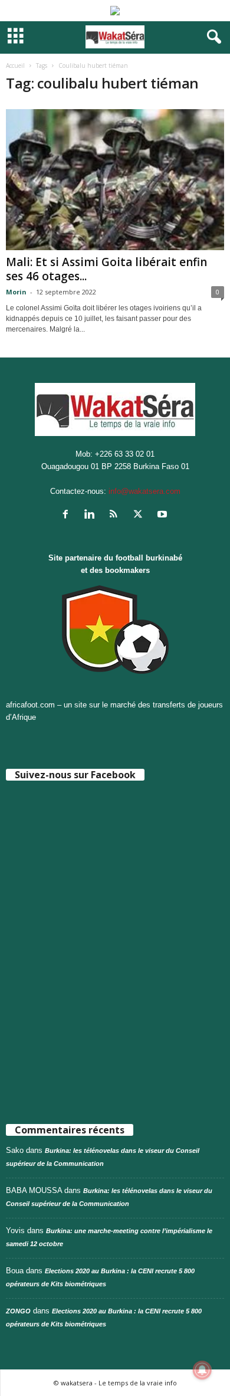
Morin (16, 291)
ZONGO (18, 1311)
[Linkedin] (92, 515)
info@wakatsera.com (144, 491)
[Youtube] (164, 515)
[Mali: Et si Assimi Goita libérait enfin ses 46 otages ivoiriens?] (115, 179)
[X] (141, 515)
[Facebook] (68, 515)
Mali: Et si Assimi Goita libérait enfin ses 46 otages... (106, 269)
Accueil (15, 65)
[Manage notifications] (202, 1370)
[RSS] (116, 515)
